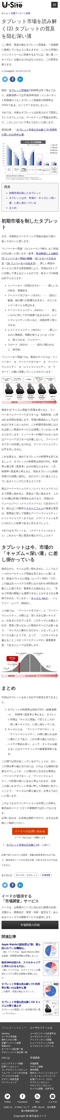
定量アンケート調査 (11, 1043)
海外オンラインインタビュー (44, 1073)
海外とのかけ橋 (9, 1039)
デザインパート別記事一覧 (14, 1052)
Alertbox (6, 1033)
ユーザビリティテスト (41, 1036)
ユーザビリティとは (41, 1027)
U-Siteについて (22, 1107)
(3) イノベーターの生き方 (20, 263)
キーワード (7, 875)
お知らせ (8, 1107)
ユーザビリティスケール (42, 1046)
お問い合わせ (38, 1107)
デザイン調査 (36, 1066)
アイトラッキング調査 (41, 1039)
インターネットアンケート (43, 1076)
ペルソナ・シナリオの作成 (14, 1073)
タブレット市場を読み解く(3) (22, 844)
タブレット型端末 (19, 90)
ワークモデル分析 (10, 1076)
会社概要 (51, 1107)
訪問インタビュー (10, 1066)
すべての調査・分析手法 (42, 1088)
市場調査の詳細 (30, 924)
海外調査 (34, 1069)
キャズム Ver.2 (39, 598)
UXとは (6, 1057)
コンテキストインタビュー (14, 1069)
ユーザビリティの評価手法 (43, 1033)
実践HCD (6, 1046)
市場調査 (46, 875)
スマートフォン (34, 508)
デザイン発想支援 (10, 1079)
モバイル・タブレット (26, 875)
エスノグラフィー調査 (12, 1063)
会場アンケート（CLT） (41, 1079)
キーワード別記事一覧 (12, 1049)
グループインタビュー (41, 1085)
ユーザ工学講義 (9, 1036)
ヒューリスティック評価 (42, 1043)
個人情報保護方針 (29, 1111)
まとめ (12, 207)
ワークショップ (9, 1082)
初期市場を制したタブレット (25, 192)
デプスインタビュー (39, 1082)
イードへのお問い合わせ (30, 831)
